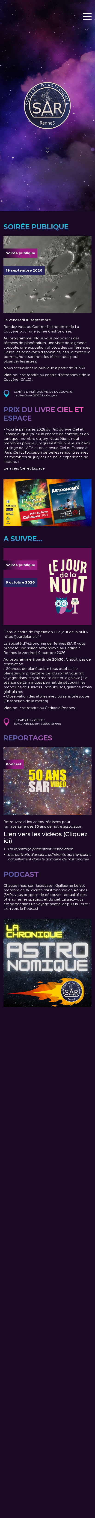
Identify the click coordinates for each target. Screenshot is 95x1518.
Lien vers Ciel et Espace (24, 468)
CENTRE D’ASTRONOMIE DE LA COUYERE (43, 391)
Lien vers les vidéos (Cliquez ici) (45, 837)
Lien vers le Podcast (20, 908)
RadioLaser (44, 885)
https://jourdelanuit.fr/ (22, 636)
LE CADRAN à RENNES (29, 720)
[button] (87, 16)
